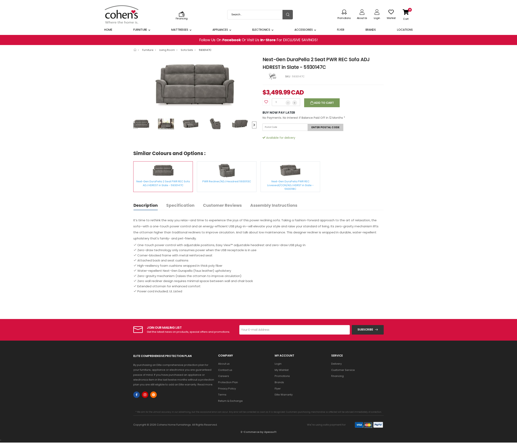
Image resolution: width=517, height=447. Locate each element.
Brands (371, 30)
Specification (180, 205)
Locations (405, 30)
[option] (194, 85)
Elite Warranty (284, 395)
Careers (223, 376)
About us (224, 364)
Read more (205, 384)
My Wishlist (282, 370)
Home (108, 30)
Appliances (220, 30)
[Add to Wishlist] (266, 102)
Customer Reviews (222, 205)
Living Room (167, 50)
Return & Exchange (230, 401)
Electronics (261, 30)
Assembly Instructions (273, 205)
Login (278, 364)
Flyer (340, 30)
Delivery (336, 364)
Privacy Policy (227, 388)
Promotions (282, 376)
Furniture (140, 30)
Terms (222, 395)
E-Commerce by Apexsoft (258, 432)
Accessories (303, 30)
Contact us (225, 370)
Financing (337, 376)
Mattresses (179, 30)
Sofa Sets (187, 50)
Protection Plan (228, 382)
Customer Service (343, 370)
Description (145, 205)
